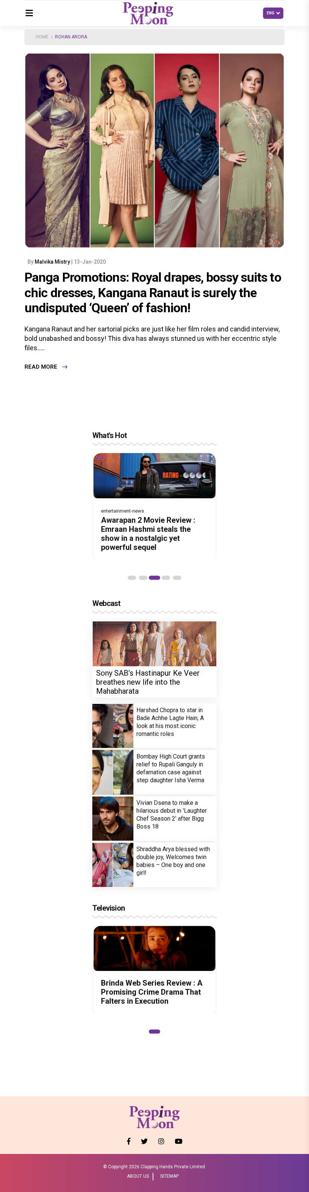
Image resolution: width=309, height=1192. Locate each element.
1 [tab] (132, 578)
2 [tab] (143, 578)
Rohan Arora (71, 37)
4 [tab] (166, 578)
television (108, 908)
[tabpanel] (154, 506)
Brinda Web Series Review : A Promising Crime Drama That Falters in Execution (151, 992)
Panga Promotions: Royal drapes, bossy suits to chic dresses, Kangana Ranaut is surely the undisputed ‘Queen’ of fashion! (152, 293)
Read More (40, 367)
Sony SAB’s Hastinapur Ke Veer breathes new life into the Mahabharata (148, 682)
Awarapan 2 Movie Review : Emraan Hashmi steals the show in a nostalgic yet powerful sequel (148, 534)
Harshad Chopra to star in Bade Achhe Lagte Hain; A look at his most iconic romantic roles (170, 722)
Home (42, 37)
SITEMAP (169, 1176)
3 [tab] (154, 578)
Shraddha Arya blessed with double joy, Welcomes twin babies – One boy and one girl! (173, 861)
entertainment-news (122, 511)
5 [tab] (177, 578)
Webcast (106, 603)
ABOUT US (138, 1176)
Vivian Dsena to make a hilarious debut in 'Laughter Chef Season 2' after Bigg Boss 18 (171, 814)
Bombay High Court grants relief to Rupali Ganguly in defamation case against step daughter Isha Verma (170, 768)
